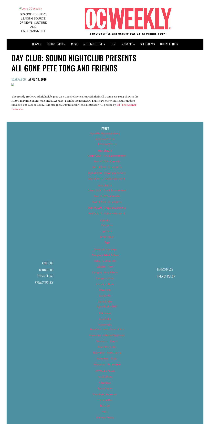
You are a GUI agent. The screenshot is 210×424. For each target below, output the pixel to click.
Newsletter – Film (107, 346)
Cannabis (126, 44)
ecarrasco (18, 79)
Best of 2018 (105, 150)
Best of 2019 (105, 185)
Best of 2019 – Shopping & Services (107, 207)
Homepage (105, 313)
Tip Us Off (105, 405)
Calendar (105, 220)
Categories (107, 225)
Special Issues (105, 388)
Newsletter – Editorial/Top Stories (107, 335)
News (35, 44)
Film (113, 44)
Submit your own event (105, 394)
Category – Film (105, 266)
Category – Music (105, 278)
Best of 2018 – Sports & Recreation (107, 178)
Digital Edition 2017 (107, 306)
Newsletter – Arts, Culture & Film (107, 329)
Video (105, 411)
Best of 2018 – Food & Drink (107, 167)
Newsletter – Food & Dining (107, 352)
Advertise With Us (105, 139)
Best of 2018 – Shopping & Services (107, 173)
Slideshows (147, 44)
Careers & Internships (105, 249)
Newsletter (105, 319)
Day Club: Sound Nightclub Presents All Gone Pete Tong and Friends (73, 63)
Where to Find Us (105, 417)
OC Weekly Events (105, 371)
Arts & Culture (92, 44)
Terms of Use (45, 276)
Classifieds (105, 290)
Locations (107, 231)
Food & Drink (55, 44)
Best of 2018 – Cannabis (107, 161)
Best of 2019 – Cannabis (107, 196)
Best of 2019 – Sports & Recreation (107, 213)
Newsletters (105, 324)
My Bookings (107, 236)
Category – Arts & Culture (105, 255)
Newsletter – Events (107, 341)
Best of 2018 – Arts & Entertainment (107, 155)
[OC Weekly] (30, 8)
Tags (107, 242)
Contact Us (46, 270)
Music (74, 44)
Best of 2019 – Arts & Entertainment (107, 190)
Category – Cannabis (105, 261)
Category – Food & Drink (105, 272)
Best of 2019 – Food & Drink (107, 202)
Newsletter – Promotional (107, 364)
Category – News (105, 284)
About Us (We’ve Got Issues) (105, 133)
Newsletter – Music (107, 358)
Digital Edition (169, 44)
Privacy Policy (44, 282)
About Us (47, 263)
